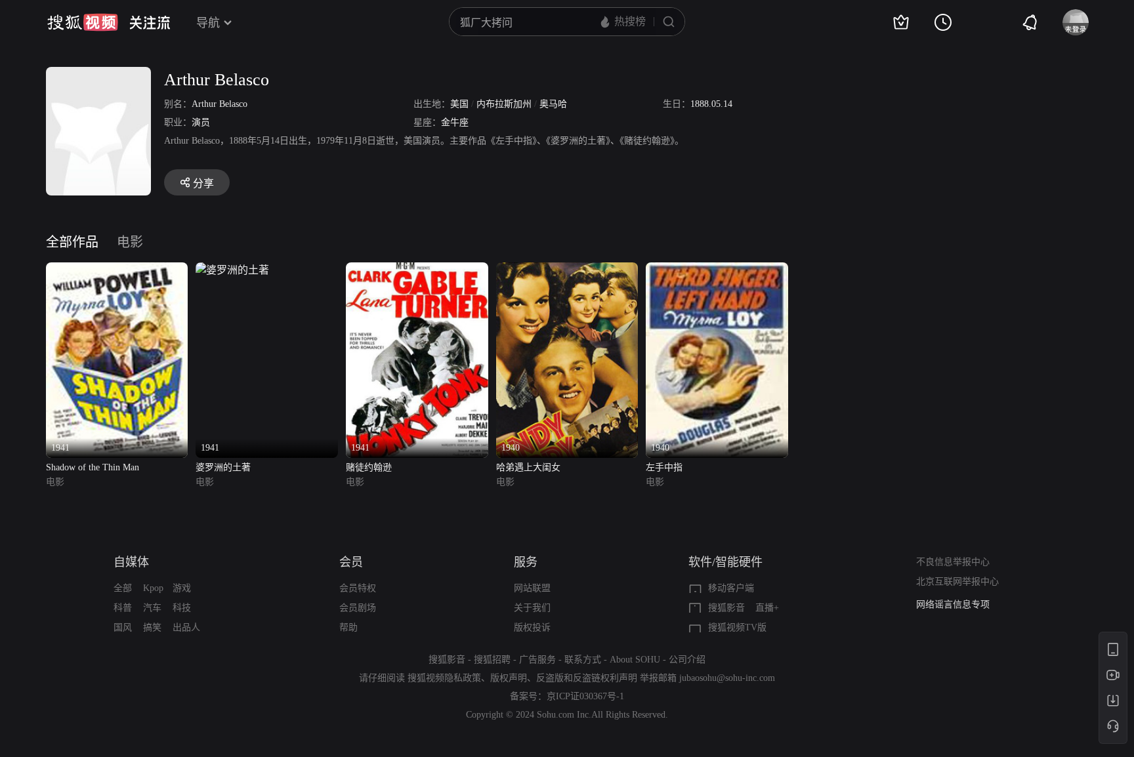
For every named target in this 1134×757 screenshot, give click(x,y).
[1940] (567, 270)
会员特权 (357, 588)
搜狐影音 (726, 608)
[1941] (117, 270)
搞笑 (152, 627)
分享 (203, 183)
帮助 (348, 627)
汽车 (152, 608)
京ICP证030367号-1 (585, 696)
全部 (123, 588)
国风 (123, 627)
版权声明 (508, 678)
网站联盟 (532, 588)
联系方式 (582, 660)
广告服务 (537, 660)
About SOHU (635, 660)
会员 (351, 562)
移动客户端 (731, 588)
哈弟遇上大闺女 (528, 467)
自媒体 (131, 562)
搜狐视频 (82, 22)
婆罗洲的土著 (223, 467)
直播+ (767, 608)
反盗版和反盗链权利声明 (586, 678)
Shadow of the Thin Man (92, 467)
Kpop (153, 588)
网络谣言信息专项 (953, 604)
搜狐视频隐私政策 (444, 678)
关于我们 (532, 608)
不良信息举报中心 (953, 562)
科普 (123, 608)
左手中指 (664, 467)
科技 (182, 608)
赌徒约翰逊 (369, 467)
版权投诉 (532, 627)
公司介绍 (687, 660)
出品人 (186, 627)
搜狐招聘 (492, 660)
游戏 (182, 588)
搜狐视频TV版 (737, 627)
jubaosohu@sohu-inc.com (727, 678)
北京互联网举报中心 (957, 581)
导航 (208, 23)
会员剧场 (357, 608)
